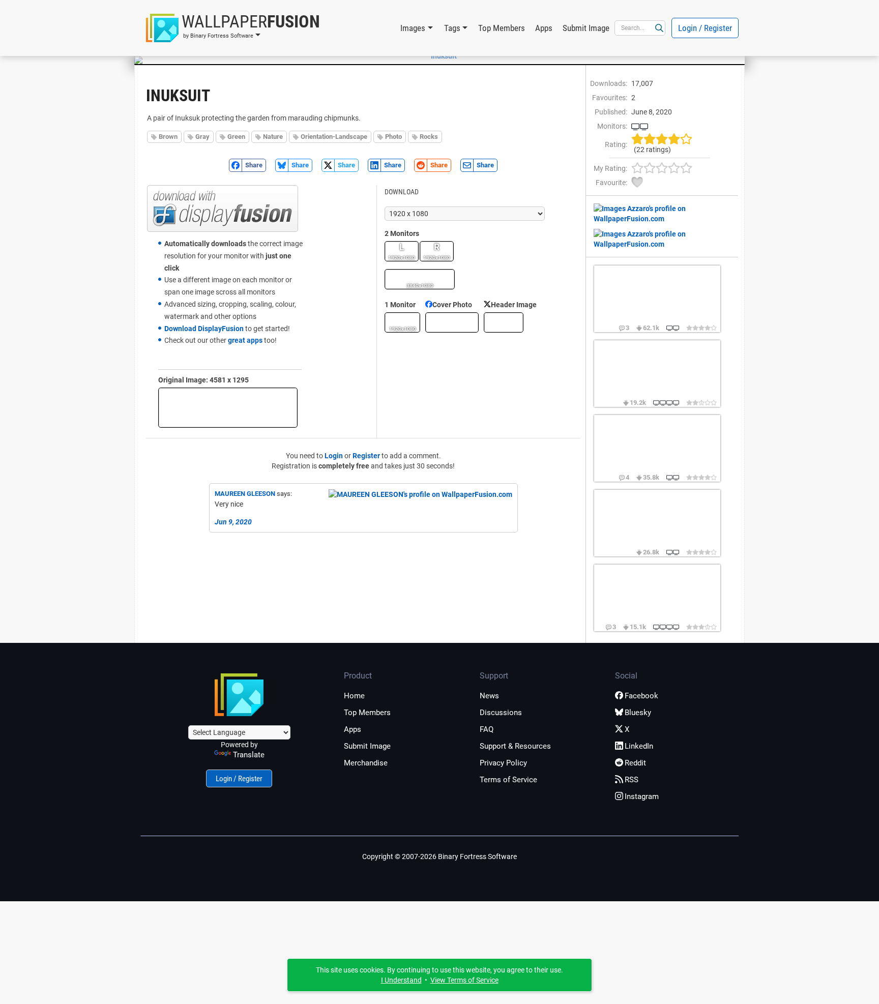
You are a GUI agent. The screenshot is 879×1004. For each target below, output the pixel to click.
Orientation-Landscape (334, 136)
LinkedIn (639, 746)
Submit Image (586, 28)
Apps (543, 28)
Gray (202, 136)
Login (334, 456)
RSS (631, 779)
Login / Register (705, 28)
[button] (233, 28)
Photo (393, 136)
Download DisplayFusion (204, 328)
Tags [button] (452, 28)
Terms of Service (508, 779)
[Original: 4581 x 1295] (228, 408)
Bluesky (638, 712)
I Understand (401, 980)
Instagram (642, 796)
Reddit (635, 762)
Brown (168, 136)
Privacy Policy (503, 762)
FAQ (486, 729)
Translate (249, 754)
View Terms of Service (464, 980)
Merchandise (366, 762)
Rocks (429, 136)
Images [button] (412, 28)
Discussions (501, 712)
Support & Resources (515, 746)
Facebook (641, 695)
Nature (273, 136)
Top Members (501, 28)
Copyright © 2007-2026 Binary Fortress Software (439, 856)
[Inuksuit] (439, 56)
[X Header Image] (503, 322)
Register (366, 456)
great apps (245, 340)
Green (236, 136)
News (489, 695)
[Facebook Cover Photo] (452, 322)
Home (354, 695)
